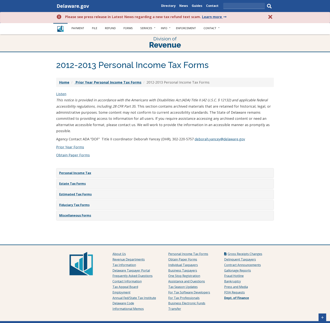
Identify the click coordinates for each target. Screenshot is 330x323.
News (183, 6)
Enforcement (186, 28)
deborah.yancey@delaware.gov (220, 139)
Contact (212, 6)
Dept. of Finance (236, 298)
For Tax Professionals (184, 298)
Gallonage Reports (237, 270)
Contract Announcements (242, 265)
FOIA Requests (234, 292)
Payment (77, 28)
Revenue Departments (128, 259)
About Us (119, 254)
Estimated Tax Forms (75, 194)
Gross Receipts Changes (245, 254)
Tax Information (124, 265)
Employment (121, 292)
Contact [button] (210, 28)
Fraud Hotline (234, 276)
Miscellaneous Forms (75, 215)
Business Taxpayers (182, 270)
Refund (110, 28)
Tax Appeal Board (125, 287)
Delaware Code (123, 303)
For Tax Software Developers (189, 292)
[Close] (270, 17)
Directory (168, 6)
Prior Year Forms (70, 147)
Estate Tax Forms (72, 183)
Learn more (214, 16)
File (94, 28)
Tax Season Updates (183, 287)
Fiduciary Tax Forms (74, 205)
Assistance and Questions (186, 281)
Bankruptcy (232, 281)
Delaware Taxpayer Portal (131, 270)
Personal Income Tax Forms (188, 254)
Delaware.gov (73, 6)
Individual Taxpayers (183, 265)
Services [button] (146, 28)
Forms (128, 28)
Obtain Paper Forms (73, 155)
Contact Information (127, 281)
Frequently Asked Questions (132, 276)
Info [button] (164, 28)
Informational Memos (128, 309)
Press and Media (236, 287)
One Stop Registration (184, 276)
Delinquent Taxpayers (240, 259)
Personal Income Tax (75, 173)
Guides (197, 6)
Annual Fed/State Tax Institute (134, 298)
